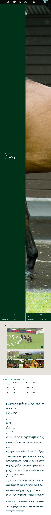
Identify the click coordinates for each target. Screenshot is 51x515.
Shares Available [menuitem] (45, 2)
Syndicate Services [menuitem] (8, 2)
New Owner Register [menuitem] (35, 2)
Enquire (11, 511)
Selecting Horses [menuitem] (14, 2)
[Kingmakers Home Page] (25, 2)
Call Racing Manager (20, 511)
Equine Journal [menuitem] (20, 2)
